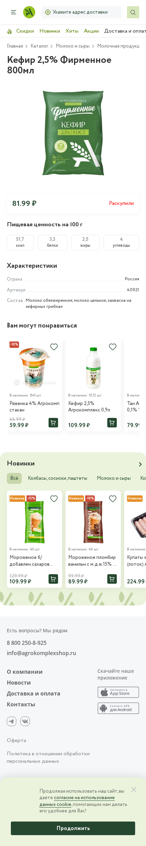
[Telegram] (11, 721)
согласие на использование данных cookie (77, 801)
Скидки (24, 31)
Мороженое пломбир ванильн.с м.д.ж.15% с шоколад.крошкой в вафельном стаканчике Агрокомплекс (92, 561)
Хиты (72, 31)
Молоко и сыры (114, 478)
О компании (25, 671)
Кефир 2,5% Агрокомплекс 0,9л (89, 407)
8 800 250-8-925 (27, 643)
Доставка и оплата (33, 693)
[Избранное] (113, 347)
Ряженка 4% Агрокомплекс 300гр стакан (34, 407)
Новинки (49, 31)
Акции (91, 31)
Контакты (21, 704)
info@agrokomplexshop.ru (41, 653)
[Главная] (29, 12)
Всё (14, 478)
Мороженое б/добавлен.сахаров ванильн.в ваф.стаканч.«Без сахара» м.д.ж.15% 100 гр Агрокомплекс (33, 561)
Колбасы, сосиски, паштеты (57, 478)
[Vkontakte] (25, 721)
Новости (19, 682)
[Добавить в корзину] (53, 422)
